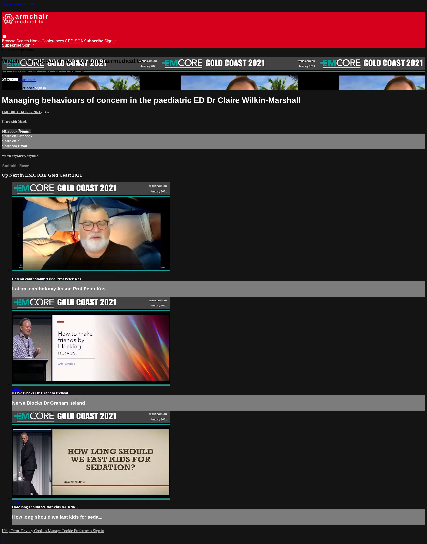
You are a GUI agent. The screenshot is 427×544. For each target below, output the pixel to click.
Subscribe (10, 80)
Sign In (28, 45)
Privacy (27, 531)
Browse (9, 41)
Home (35, 41)
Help (6, 531)
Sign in (110, 41)
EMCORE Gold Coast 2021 (21, 112)
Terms (16, 531)
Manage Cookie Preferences (70, 531)
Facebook (10, 131)
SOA (79, 41)
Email (26, 131)
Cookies (41, 531)
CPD (69, 41)
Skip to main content (18, 4)
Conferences (53, 41)
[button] (4, 36)
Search (23, 41)
